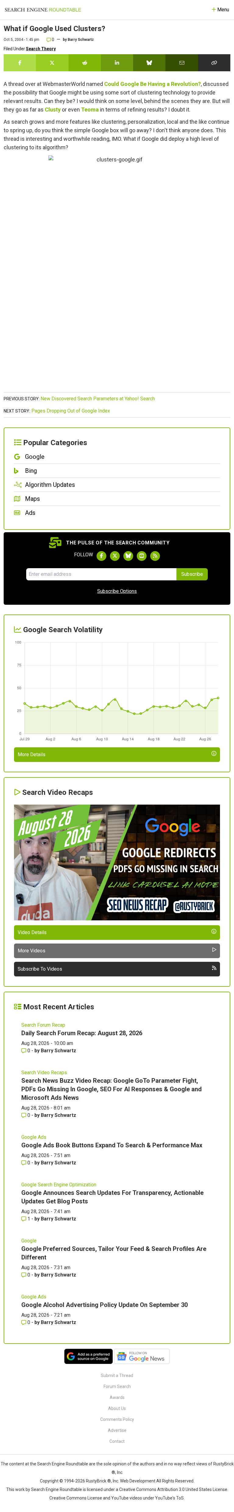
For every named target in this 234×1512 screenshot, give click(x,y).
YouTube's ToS (169, 1498)
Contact (117, 1441)
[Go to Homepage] (43, 9)
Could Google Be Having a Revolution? (152, 84)
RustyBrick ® (98, 1480)
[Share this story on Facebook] (20, 62)
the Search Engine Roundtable (59, 1463)
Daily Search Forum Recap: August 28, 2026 (81, 1033)
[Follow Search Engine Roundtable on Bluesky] (128, 556)
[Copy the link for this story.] (214, 62)
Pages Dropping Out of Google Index (70, 411)
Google (29, 1241)
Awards (117, 1397)
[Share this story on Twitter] (52, 62)
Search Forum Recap (43, 1025)
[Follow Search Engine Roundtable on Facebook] (101, 556)
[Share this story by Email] (181, 62)
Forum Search (117, 1386)
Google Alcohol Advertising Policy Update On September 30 (104, 1304)
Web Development (137, 1480)
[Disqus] (117, 311)
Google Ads (33, 1137)
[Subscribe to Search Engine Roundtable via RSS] (155, 556)
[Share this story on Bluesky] (149, 62)
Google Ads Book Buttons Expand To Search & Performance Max (111, 1145)
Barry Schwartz (81, 39)
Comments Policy (117, 1419)
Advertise (117, 1430)
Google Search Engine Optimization (58, 1185)
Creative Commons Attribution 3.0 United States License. (173, 1489)
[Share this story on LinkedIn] (117, 62)
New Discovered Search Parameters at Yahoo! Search (98, 399)
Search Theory (41, 48)
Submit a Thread (117, 1375)
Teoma (90, 109)
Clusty (53, 109)
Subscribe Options (117, 591)
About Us (117, 1408)
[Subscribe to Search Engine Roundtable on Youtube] (142, 556)
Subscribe (192, 574)
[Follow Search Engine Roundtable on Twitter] (115, 556)
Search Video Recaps (44, 1072)
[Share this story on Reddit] (85, 62)
